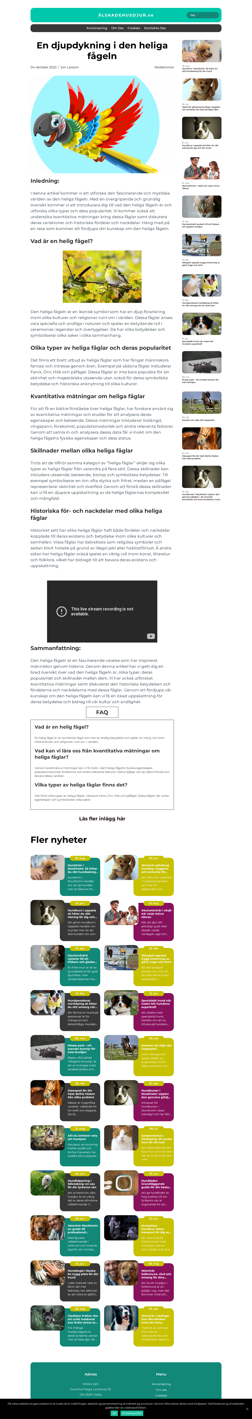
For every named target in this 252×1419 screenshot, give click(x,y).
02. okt (80, 1083)
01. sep (153, 1083)
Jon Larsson (69, 67)
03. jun (153, 1173)
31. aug (80, 1128)
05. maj (80, 1308)
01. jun (80, 903)
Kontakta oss (155, 28)
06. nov (80, 1038)
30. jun (153, 858)
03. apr (153, 1308)
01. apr (80, 948)
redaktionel (164, 67)
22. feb (153, 948)
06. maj (153, 1263)
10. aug (80, 858)
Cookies (134, 28)
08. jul (153, 1128)
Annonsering (96, 28)
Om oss (117, 28)
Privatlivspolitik (131, 1413)
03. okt (153, 1038)
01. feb (80, 993)
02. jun (80, 1218)
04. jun (80, 1173)
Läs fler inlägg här (102, 819)
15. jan (153, 993)
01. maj (153, 903)
